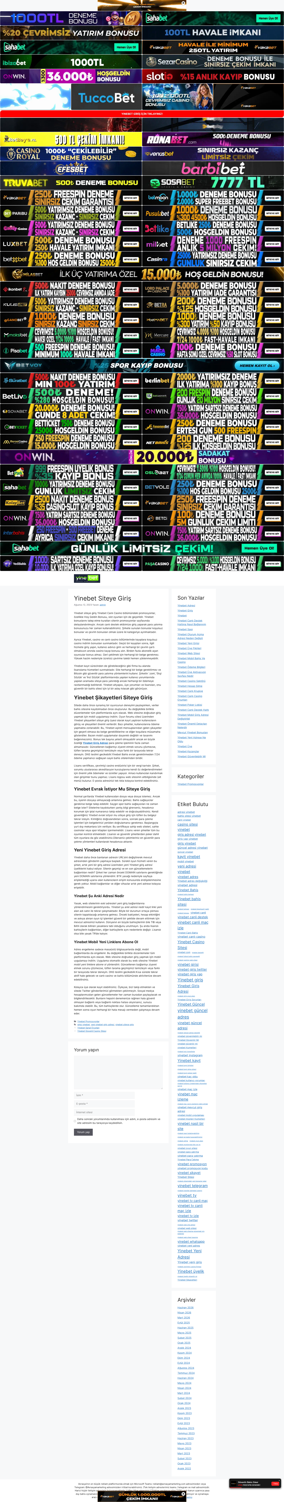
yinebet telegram (193, 1185)
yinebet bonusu (183, 913)
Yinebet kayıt (189, 1060)
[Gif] (142, 274)
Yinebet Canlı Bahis (188, 933)
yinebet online (183, 1141)
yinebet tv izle (188, 1216)
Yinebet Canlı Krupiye (190, 691)
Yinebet (182, 615)
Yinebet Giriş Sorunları (189, 999)
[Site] (71, 197)
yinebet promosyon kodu (193, 1168)
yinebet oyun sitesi (187, 1148)
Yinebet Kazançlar (188, 751)
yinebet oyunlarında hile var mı (189, 1145)
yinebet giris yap (190, 974)
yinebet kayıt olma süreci (187, 1069)
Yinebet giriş (190, 979)
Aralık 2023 (184, 1408)
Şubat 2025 (184, 1337)
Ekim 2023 (184, 1418)
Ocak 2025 (184, 1342)
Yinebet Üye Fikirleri (189, 648)
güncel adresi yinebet (193, 848)
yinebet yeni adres (189, 1245)
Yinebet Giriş (185, 610)
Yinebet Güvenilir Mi (188, 1040)
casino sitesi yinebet (188, 827)
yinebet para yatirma (188, 1152)
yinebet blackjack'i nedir (200, 909)
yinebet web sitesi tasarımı (188, 1237)
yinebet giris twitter (192, 969)
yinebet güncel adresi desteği (189, 1033)
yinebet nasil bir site (191, 1126)
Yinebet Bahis (188, 890)
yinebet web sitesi (187, 1228)
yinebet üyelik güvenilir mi (187, 1276)
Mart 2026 (184, 1317)
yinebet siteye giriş (124, 1024)
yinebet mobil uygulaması (191, 1115)
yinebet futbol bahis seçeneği (189, 956)
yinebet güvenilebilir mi (190, 1036)
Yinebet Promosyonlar (88, 1021)
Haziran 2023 (186, 1438)
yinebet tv (187, 1195)
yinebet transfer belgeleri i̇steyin (190, 1191)
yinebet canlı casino (191, 936)
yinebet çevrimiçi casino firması (189, 1267)
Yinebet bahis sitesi (189, 901)
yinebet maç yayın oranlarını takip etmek (193, 1104)
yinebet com (184, 952)
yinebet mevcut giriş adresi (190, 1109)
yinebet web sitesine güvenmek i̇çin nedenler (191, 1232)
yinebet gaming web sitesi (187, 960)
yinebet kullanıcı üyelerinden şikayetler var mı (192, 1085)
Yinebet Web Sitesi (189, 653)
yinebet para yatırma (190, 1155)
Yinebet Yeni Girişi (188, 643)
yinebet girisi (188, 964)
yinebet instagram (190, 1055)
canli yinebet (184, 820)
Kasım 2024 (185, 1352)
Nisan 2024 (184, 1388)
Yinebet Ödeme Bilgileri (191, 667)
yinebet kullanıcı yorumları (191, 1080)
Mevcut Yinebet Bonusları (193, 732)
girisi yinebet (83, 1024)
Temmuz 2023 (186, 1433)
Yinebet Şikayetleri (187, 1280)
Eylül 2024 (184, 1362)
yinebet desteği (198, 953)
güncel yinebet (185, 852)
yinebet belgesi (183, 909)
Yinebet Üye (185, 746)
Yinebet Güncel (191, 1004)
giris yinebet (187, 843)
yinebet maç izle (187, 1089)
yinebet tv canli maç (193, 1201)
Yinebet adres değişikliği (192, 881)
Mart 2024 (184, 1393)
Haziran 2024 (186, 1378)
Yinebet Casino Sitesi (191, 944)
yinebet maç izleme (188, 1096)
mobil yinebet (186, 861)
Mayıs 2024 (184, 1383)
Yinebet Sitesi (186, 1177)
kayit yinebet (189, 856)
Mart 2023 (184, 1453)
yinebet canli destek (193, 917)
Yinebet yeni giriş (190, 1262)
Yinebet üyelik (191, 1271)
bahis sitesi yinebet (189, 815)
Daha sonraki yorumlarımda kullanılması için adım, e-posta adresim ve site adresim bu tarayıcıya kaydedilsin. (118, 1121)
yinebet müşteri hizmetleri (191, 1119)
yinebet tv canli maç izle (190, 1208)
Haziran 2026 (186, 1307)
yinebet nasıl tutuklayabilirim (188, 1133)
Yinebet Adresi (186, 605)
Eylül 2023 (184, 1423)
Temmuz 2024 (186, 1373)
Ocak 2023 (184, 1463)
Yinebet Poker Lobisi (190, 704)
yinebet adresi (187, 885)
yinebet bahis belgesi (186, 894)
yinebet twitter (188, 1220)
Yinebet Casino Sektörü (191, 681)
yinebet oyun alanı (196, 1141)
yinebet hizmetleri (187, 1047)
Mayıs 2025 (184, 1332)
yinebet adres (188, 877)
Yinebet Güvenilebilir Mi (192, 756)
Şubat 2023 (185, 1458)
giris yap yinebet (188, 838)
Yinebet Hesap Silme (190, 686)
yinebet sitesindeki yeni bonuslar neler (192, 1181)
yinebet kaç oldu (188, 1076)
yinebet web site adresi (186, 1225)
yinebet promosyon (192, 1164)
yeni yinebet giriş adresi (102, 1024)
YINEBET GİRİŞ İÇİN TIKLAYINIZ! (142, 113)
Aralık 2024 (184, 1347)
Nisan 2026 (184, 1312)
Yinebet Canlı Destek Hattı (193, 709)
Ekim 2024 (184, 1357)
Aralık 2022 (184, 1468)
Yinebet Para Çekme (188, 1159)
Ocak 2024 (184, 1403)
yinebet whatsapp (191, 1241)
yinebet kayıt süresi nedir (187, 1073)
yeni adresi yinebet (187, 869)
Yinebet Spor (185, 629)
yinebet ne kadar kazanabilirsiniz (190, 1137)
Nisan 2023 (184, 1448)
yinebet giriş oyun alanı (186, 996)
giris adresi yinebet (192, 834)
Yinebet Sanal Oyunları (88, 1027)
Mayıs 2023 (184, 1443)
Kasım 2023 (185, 1413)
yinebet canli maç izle (193, 925)
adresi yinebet (186, 812)
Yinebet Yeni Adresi (190, 1254)
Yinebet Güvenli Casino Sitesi (91, 1031)
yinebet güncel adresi (190, 1025)
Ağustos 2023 (186, 1428)
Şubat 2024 (185, 1398)
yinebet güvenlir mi (188, 1043)
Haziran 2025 (185, 1327)
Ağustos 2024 (186, 1367)
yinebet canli (198, 912)
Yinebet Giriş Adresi (188, 988)
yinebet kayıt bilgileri (185, 1065)
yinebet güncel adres (193, 1014)
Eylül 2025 (184, 1322)
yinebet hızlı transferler (186, 1052)
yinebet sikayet (189, 1173)
